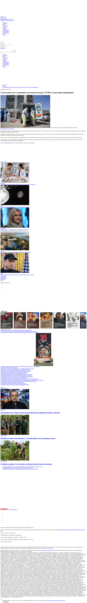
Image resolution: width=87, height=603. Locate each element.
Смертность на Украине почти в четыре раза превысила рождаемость (16, 252)
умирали (40, 134)
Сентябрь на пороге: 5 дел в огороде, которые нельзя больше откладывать (26, 464)
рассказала (9, 142)
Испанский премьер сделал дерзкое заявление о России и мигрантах (17, 374)
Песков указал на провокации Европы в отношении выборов (15, 369)
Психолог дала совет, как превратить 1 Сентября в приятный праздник (17, 368)
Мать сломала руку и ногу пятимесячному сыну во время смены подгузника (18, 331)
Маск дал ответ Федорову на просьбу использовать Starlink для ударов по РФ (17, 274)
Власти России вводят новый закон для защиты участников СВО (16, 330)
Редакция (11, 509)
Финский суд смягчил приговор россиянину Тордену (13, 373)
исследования (3, 277)
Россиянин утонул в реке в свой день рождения (12, 382)
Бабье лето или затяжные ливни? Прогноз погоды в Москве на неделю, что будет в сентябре (22, 380)
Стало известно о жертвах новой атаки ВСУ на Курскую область (16, 371)
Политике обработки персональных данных (55, 600)
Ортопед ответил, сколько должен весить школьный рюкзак (15, 384)
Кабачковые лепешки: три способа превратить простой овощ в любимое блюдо (20, 468)
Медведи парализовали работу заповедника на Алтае (13, 383)
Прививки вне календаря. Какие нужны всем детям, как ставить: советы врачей (18, 184)
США (2, 205)
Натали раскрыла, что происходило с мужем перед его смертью (14, 229)
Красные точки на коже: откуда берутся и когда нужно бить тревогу (18, 467)
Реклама (15, 509)
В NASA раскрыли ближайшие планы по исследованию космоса (15, 207)
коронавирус (3, 278)
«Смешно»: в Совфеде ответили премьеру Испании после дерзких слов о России (19, 332)
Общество (3, 183)
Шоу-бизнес (3, 228)
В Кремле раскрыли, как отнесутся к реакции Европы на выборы (16, 375)
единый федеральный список (47, 550)
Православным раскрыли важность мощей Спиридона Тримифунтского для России (20, 366)
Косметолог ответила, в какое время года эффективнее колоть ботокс (17, 376)
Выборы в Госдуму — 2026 (6, 19)
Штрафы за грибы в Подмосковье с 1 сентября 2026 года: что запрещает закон (28, 438)
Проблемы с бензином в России (7, 20)
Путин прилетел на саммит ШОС (9, 367)
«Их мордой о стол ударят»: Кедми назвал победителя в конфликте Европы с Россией (30, 412)
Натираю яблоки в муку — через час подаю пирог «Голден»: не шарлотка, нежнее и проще (23, 466)
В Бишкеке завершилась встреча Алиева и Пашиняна (13, 377)
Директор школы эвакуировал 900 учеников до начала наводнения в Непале (18, 381)
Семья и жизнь (4, 435)
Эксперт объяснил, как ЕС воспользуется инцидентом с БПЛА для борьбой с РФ (19, 379)
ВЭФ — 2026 (3, 18)
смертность (3, 279)
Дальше (2, 387)
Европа (2, 251)
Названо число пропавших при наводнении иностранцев (14, 372)
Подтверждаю (5, 601)
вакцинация (3, 275)
